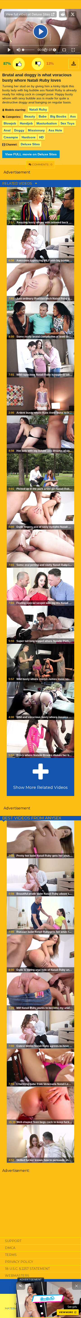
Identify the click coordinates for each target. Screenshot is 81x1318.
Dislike (38, 64)
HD (41, 137)
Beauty (29, 116)
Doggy (19, 130)
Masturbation (46, 123)
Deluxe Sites (30, 144)
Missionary (36, 130)
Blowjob (10, 123)
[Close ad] (76, 1286)
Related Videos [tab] (17, 184)
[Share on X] (72, 14)
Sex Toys (67, 123)
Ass (73, 116)
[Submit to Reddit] (63, 14)
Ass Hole (55, 130)
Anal (7, 130)
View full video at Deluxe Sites (28, 14)
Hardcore (29, 137)
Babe (43, 116)
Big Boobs (58, 116)
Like (18, 64)
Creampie (11, 137)
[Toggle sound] (20, 1286)
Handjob (26, 123)
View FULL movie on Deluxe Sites (31, 154)
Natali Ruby (38, 109)
